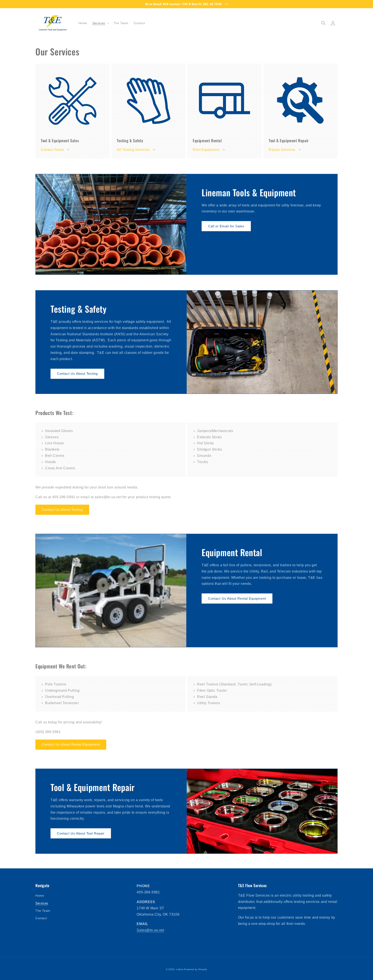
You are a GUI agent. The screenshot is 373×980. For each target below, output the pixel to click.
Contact (41, 918)
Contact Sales (52, 149)
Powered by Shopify (195, 969)
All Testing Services (133, 149)
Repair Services (282, 149)
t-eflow (179, 969)
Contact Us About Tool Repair (80, 833)
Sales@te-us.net (150, 930)
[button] (100, 23)
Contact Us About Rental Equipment (237, 598)
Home (39, 895)
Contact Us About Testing (77, 373)
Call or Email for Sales (226, 226)
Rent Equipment (206, 149)
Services (41, 903)
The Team (42, 910)
